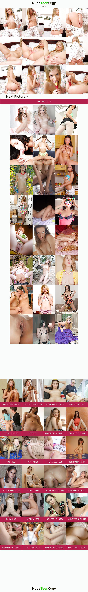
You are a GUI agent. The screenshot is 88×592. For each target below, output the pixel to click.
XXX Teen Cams (44, 101)
